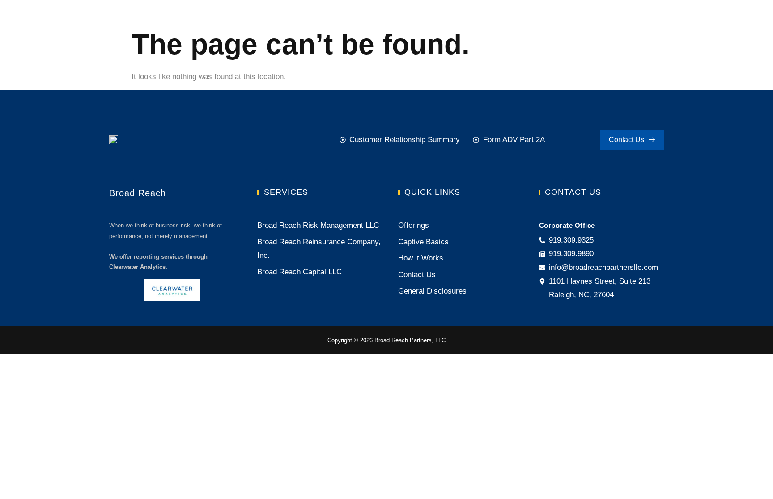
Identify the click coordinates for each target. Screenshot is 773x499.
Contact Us (626, 139)
